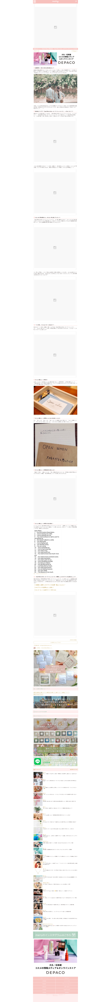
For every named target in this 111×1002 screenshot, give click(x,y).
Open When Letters (39, 694)
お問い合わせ (67, 986)
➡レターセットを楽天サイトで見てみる (46, 590)
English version (67, 989)
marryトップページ (44, 978)
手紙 (36, 692)
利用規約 (44, 983)
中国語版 (44, 992)
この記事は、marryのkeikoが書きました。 (44, 647)
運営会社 (44, 986)
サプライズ (44, 692)
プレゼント (59, 692)
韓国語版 (67, 992)
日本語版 (44, 989)
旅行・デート (66, 692)
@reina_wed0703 (36, 415)
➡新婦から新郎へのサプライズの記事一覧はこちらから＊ (50, 585)
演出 (39, 692)
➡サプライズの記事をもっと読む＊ (45, 587)
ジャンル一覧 (67, 981)
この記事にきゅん (55, 642)
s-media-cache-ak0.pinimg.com (41, 573)
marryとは (67, 978)
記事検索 (44, 981)
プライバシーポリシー (66, 983)
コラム (54, 692)
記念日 (49, 692)
